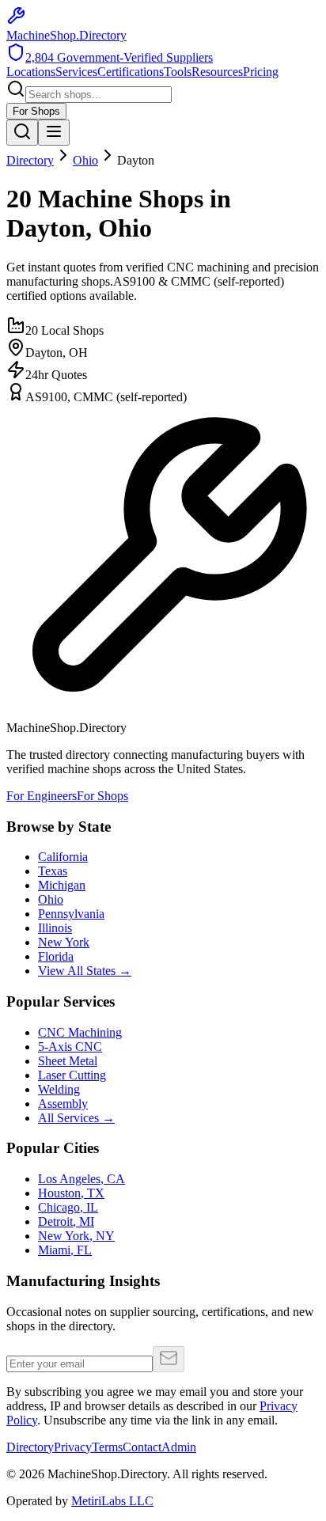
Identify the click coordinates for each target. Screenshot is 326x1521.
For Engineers (41, 795)
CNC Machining (80, 1032)
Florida (56, 956)
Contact (142, 1447)
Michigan (61, 885)
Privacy (73, 1447)
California (63, 856)
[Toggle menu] (54, 132)
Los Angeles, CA (81, 1178)
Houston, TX (71, 1193)
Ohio (85, 160)
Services (76, 71)
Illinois (55, 928)
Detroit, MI (66, 1221)
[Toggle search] (22, 132)
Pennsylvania (71, 913)
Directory (30, 160)
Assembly (63, 1103)
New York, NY (76, 1235)
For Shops (36, 111)
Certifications (130, 71)
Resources (217, 71)
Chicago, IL (68, 1207)
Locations (30, 71)
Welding (59, 1089)
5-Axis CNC (70, 1046)
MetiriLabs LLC (112, 1501)
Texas (52, 871)
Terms (107, 1447)
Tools (177, 71)
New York (63, 942)
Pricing (261, 71)
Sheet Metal (67, 1061)
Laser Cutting (72, 1075)
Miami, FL (65, 1250)
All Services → (76, 1118)
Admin (178, 1447)
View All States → (84, 970)
